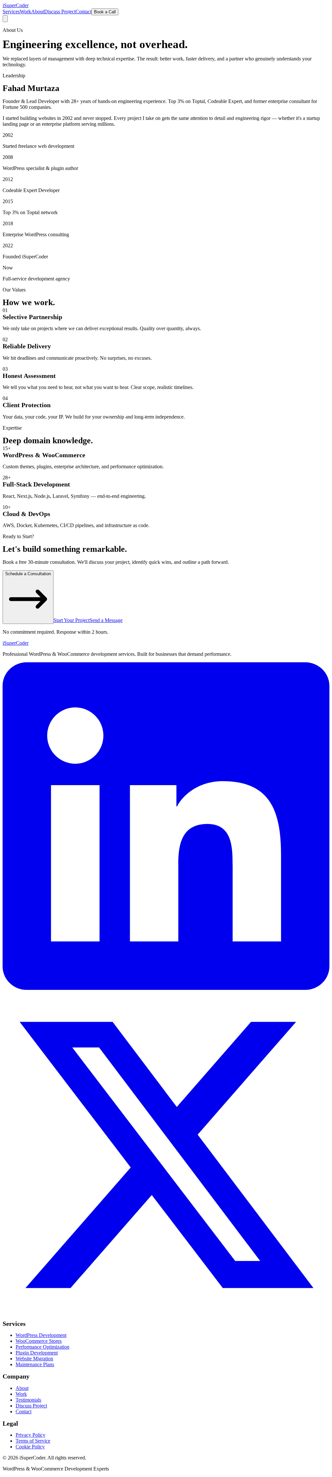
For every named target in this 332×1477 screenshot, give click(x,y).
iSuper (16, 643)
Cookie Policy (30, 1446)
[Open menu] (5, 18)
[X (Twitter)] (166, 1317)
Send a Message (106, 620)
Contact (83, 11)
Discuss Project (60, 11)
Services (11, 11)
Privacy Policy (30, 1435)
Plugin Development (37, 1352)
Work (25, 11)
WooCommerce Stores (39, 1341)
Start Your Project (71, 620)
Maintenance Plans (35, 1364)
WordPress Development (41, 1335)
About (37, 11)
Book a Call (105, 11)
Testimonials (28, 1400)
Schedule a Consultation (28, 573)
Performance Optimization (42, 1347)
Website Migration (34, 1358)
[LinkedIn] (166, 988)
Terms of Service (33, 1441)
